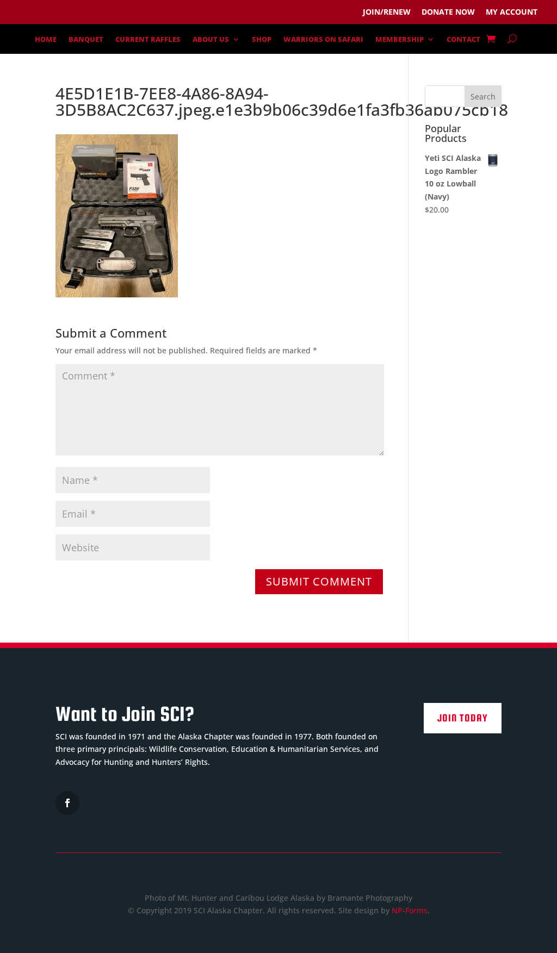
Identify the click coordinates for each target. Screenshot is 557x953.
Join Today (462, 718)
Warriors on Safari (323, 39)
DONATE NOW (448, 12)
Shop (261, 39)
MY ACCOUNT (511, 12)
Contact (463, 39)
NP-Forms (410, 910)
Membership (399, 39)
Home (46, 39)
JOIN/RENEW (387, 12)
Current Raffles (148, 39)
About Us (211, 39)
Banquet (86, 39)
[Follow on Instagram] (67, 803)
